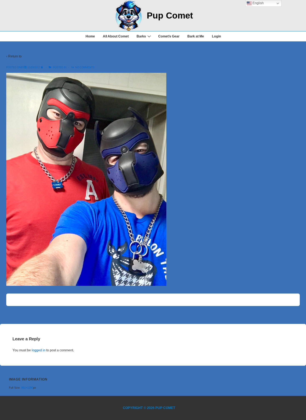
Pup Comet (170, 15)
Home (90, 36)
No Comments (84, 67)
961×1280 (27, 387)
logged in (38, 350)
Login (216, 36)
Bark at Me (195, 36)
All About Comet (116, 36)
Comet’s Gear (168, 36)
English (258, 3)
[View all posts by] (43, 67)
